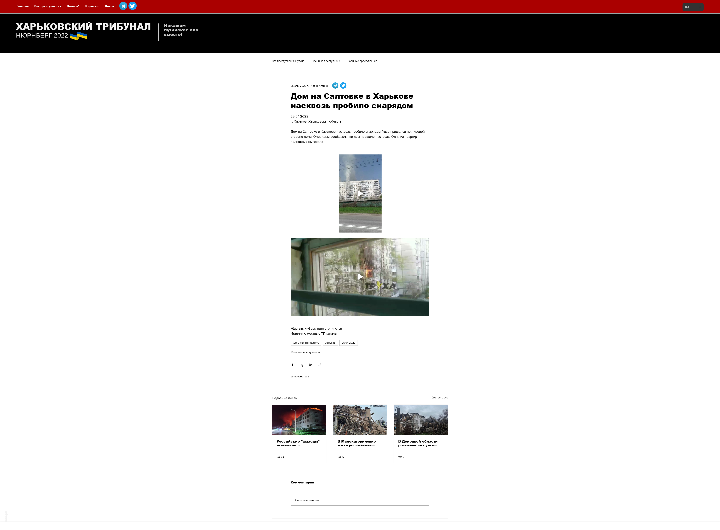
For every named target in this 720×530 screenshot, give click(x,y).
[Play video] (360, 193)
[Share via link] (320, 365)
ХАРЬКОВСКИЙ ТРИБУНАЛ (83, 27)
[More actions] (427, 86)
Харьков (330, 342)
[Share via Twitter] (301, 365)
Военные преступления (362, 60)
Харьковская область (306, 342)
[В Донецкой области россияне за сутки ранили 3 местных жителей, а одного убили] (421, 420)
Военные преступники (326, 60)
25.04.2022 (348, 342)
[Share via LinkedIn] (311, 365)
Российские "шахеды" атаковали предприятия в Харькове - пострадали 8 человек (298, 443)
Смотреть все (440, 397)
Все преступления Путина (288, 60)
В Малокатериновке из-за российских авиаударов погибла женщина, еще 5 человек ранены (357, 443)
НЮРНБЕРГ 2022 (42, 35)
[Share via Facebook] (292, 365)
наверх (6, 517)
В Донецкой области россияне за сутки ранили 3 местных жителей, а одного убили (418, 443)
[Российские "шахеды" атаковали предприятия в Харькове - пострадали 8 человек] (299, 420)
